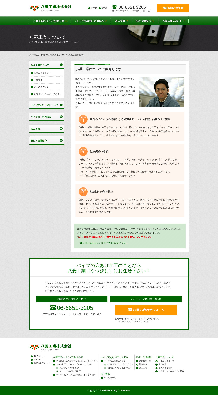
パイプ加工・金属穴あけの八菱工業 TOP (47, 55)
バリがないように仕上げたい (120, 364)
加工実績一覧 (110, 377)
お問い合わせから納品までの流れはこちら (105, 243)
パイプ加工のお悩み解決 (115, 361)
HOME (94, 8)
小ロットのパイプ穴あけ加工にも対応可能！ (75, 375)
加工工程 (143, 368)
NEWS (104, 8)
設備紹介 (143, 364)
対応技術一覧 (145, 361)
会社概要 (38, 80)
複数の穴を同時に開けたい (119, 368)
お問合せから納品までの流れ (48, 94)
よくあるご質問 (41, 87)
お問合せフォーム (42, 363)
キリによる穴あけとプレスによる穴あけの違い (76, 361)
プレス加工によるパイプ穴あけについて (73, 364)
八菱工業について (42, 73)
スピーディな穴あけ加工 (70, 371)
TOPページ (39, 356)
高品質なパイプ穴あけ (69, 368)
